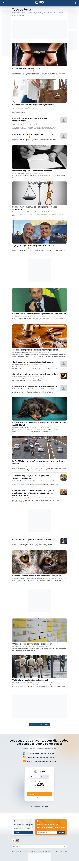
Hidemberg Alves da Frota (20, 211)
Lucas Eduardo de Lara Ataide (35, 578)
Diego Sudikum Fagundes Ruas (21, 137)
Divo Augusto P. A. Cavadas (20, 542)
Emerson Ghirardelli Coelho (20, 352)
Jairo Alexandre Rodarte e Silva (41, 107)
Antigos (46, 724)
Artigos (14, 851)
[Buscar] (65, 846)
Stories (49, 851)
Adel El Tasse (17, 376)
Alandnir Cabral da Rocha (20, 466)
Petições (24, 851)
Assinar (31, 794)
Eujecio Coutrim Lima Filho (20, 123)
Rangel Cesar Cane (18, 173)
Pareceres (39, 851)
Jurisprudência (31, 851)
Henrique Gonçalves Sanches (21, 497)
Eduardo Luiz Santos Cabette (21, 248)
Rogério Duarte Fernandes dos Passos (23, 388)
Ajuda (57, 851)
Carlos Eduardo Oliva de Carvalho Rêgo (23, 480)
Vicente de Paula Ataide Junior (21, 578)
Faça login (44, 806)
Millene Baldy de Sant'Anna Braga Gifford (23, 107)
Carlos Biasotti (17, 364)
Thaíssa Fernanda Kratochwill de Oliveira (23, 70)
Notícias (19, 851)
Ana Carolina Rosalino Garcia (20, 316)
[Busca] (76, 3)
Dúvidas (45, 851)
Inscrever (61, 832)
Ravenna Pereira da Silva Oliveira (34, 123)
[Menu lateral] (3, 3)
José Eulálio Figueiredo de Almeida (22, 682)
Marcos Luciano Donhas (19, 646)
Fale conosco (63, 851)
